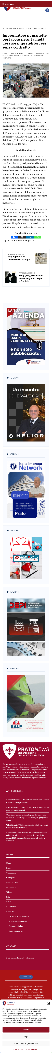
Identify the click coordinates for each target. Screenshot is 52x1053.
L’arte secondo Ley (16, 931)
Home (5, 53)
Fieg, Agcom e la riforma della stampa (19, 257)
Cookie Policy (19, 1049)
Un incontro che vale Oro (19, 917)
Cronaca (42, 28)
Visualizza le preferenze (26, 1043)
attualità (12, 240)
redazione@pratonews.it (24, 958)
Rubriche (10, 911)
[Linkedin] (30, 237)
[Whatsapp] (37, 237)
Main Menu (10, 4)
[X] (22, 237)
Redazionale (11, 907)
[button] (48, 1003)
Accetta (26, 1029)
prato (31, 240)
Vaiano (9, 892)
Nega (26, 1036)
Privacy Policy (31, 1049)
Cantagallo (10, 878)
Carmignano (11, 873)
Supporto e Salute (16, 926)
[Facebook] (47, 10)
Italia (8, 897)
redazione (12, 28)
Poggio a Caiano (12, 883)
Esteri (8, 902)
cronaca (22, 240)
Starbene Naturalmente (18, 921)
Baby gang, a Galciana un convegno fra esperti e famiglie (31, 277)
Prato (36, 28)
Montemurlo (11, 887)
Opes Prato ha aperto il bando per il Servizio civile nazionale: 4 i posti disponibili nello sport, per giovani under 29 (27, 817)
